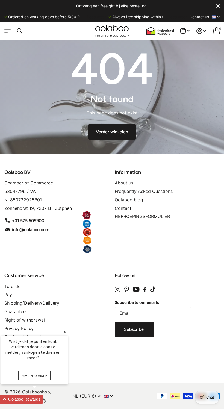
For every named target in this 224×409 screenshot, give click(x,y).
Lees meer (96, 16)
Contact (123, 208)
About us (124, 183)
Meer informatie (34, 376)
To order (13, 286)
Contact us (199, 16)
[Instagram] (117, 289)
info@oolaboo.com (30, 229)
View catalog (7, 29)
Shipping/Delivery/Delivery (31, 303)
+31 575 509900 (28, 220)
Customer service (24, 275)
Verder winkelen (112, 131)
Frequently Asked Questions (144, 191)
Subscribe (134, 329)
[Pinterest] (126, 289)
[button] (41, 399)
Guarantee (15, 311)
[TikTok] (152, 289)
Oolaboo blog (129, 199)
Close (218, 6)
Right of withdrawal (24, 320)
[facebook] (144, 289)
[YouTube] (136, 289)
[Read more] (185, 31)
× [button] (65, 332)
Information (128, 172)
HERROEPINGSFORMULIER (142, 216)
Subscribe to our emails (137, 302)
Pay (8, 294)
